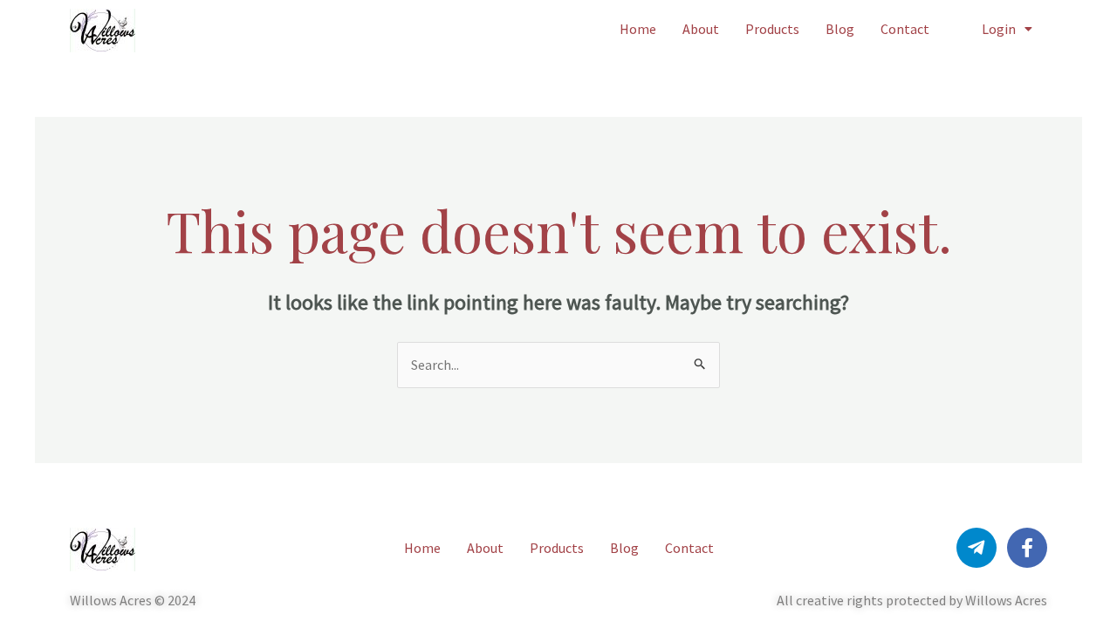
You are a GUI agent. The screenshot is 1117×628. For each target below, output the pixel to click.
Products (772, 29)
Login (999, 29)
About (700, 29)
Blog (840, 29)
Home (638, 29)
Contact (905, 29)
